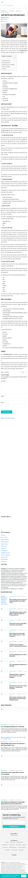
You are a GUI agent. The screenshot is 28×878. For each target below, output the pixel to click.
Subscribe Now (14, 826)
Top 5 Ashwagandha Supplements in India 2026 (12, 726)
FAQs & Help (4, 546)
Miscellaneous (4, 11)
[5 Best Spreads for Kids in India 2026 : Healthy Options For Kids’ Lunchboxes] (4, 631)
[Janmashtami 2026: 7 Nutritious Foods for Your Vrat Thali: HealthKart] (4, 672)
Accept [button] (23, 875)
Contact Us (3, 548)
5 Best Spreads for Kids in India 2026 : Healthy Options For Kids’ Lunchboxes (17, 635)
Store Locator (4, 537)
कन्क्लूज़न (4, 68)
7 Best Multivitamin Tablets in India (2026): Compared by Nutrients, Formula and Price (17, 614)
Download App (4, 559)
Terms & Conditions (5, 555)
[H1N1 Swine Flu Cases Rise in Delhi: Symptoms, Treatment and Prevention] (4, 683)
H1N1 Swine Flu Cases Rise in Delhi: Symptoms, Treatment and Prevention (18, 687)
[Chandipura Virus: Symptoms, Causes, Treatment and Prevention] (4, 642)
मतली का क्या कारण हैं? (6, 60)
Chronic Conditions (12, 608)
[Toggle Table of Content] (13, 57)
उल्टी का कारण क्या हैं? (6, 62)
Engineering (3, 561)
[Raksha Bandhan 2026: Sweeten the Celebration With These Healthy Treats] (4, 600)
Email (2, 402)
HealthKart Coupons (5, 552)
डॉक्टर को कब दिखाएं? (6, 66)
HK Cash (3, 535)
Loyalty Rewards (5, 539)
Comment (3, 381)
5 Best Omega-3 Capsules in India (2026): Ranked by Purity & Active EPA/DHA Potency (17, 699)
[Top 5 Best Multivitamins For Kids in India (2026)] (4, 652)
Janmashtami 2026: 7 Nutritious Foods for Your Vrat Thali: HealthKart (17, 676)
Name (2, 396)
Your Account (4, 550)
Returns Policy (4, 544)
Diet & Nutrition (12, 596)
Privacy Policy (4, 557)
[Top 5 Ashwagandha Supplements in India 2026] (4, 662)
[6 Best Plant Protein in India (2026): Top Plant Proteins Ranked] (4, 621)
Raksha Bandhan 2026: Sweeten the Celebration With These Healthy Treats (18, 601)
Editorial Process (4, 19)
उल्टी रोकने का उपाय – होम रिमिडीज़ (9, 64)
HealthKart (7, 17)
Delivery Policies (5, 541)
